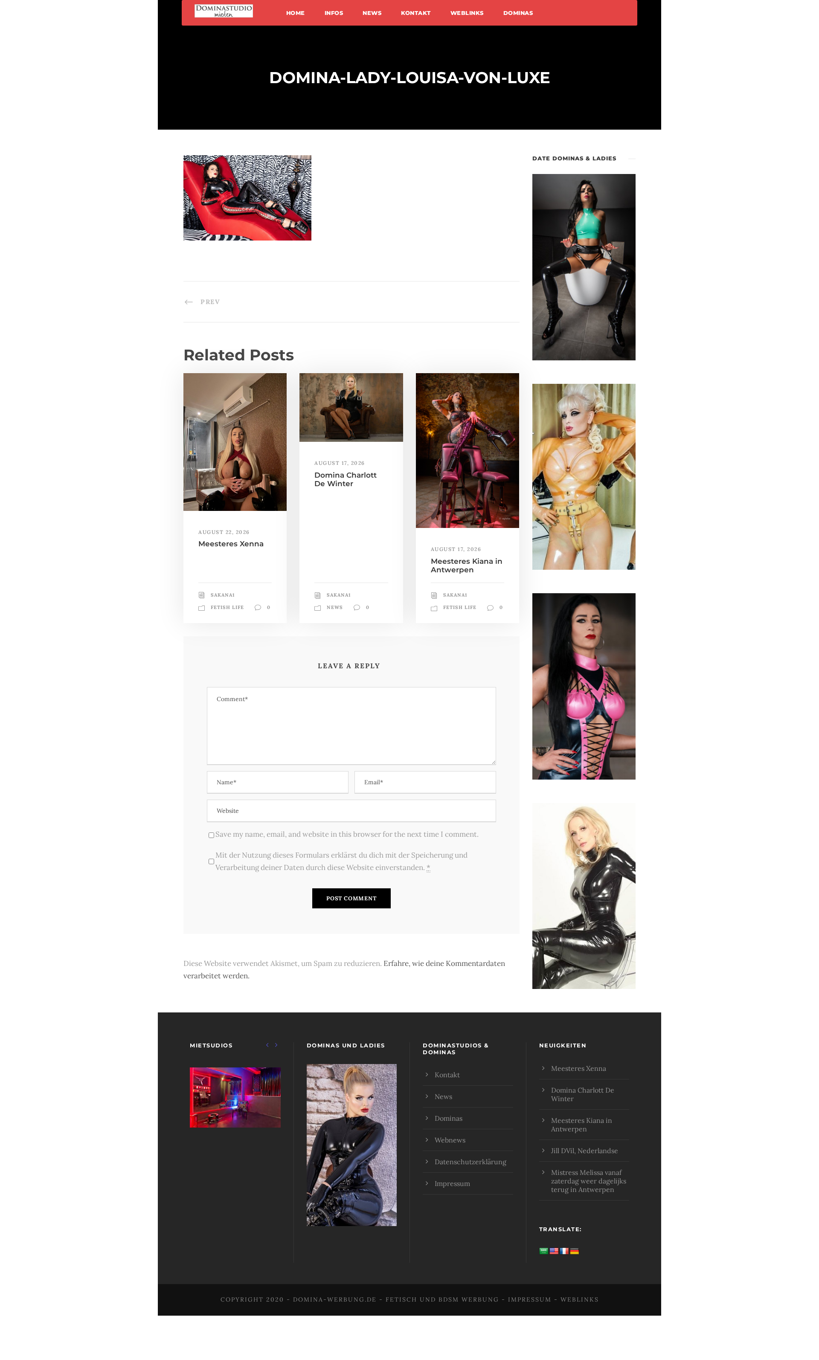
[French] (564, 1251)
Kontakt (416, 12)
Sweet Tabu (235, 1109)
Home (295, 12)
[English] (554, 1251)
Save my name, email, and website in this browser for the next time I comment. (347, 834)
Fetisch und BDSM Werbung (442, 1299)
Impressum (452, 1183)
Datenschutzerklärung (470, 1161)
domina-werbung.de (335, 1299)
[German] (574, 1251)
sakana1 (223, 595)
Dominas (518, 12)
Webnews (450, 1140)
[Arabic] (544, 1251)
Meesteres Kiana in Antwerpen (466, 565)
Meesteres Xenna (231, 543)
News (372, 12)
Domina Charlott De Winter (345, 479)
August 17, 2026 (339, 463)
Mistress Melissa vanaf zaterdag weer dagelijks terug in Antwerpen (588, 1181)
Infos (334, 12)
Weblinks (467, 12)
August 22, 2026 (224, 532)
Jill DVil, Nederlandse (584, 1150)
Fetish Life (227, 607)
